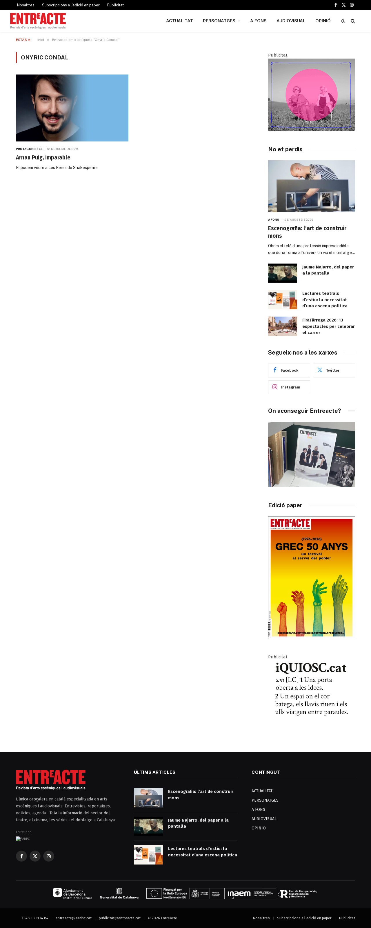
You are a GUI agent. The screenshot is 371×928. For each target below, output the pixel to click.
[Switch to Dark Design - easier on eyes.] (343, 21)
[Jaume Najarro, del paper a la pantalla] (282, 273)
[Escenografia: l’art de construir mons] (311, 186)
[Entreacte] (38, 21)
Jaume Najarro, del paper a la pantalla (328, 270)
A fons (273, 219)
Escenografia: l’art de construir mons (307, 232)
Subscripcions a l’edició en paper (71, 5)
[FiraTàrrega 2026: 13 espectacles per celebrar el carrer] (282, 326)
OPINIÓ (323, 20)
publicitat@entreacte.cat (120, 918)
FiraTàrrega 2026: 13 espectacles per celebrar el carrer (328, 326)
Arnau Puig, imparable (43, 157)
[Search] (352, 21)
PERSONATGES (219, 20)
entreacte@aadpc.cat (74, 918)
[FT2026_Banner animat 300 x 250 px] (311, 129)
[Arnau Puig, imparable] (72, 108)
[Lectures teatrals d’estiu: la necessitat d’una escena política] (282, 299)
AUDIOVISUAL (291, 20)
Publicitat (115, 5)
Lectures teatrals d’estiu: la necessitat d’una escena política (325, 299)
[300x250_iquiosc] (311, 731)
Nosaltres (25, 5)
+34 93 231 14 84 (35, 918)
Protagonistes (29, 148)
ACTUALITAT (179, 20)
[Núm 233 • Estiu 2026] (311, 637)
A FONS (258, 20)
